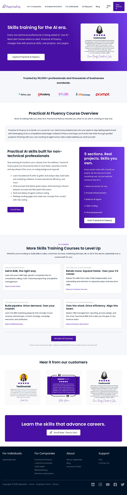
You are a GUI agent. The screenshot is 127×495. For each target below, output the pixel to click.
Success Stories (74, 466)
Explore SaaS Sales (12, 286)
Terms (31, 484)
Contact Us (104, 463)
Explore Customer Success (76, 289)
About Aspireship (74, 459)
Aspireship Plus (9, 459)
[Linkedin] (93, 484)
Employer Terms (43, 484)
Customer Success (43, 463)
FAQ (100, 459)
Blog (69, 463)
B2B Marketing (41, 470)
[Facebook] (115, 484)
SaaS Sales (40, 466)
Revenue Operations (44, 473)
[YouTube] (108, 484)
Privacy (56, 484)
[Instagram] (100, 484)
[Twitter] (123, 484)
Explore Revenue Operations (77, 324)
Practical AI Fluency (43, 459)
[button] (109, 6)
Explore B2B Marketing (14, 324)
